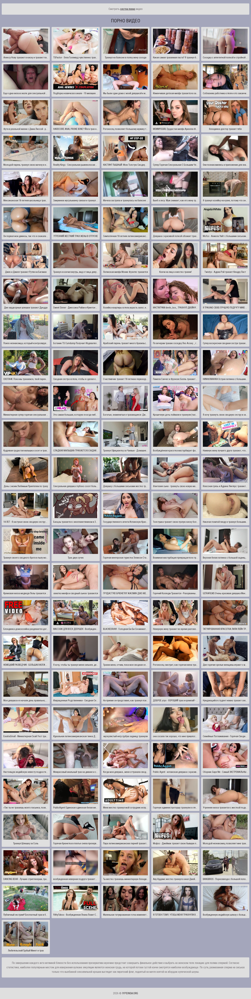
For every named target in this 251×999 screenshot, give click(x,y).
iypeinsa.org (130, 993)
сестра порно (127, 9)
